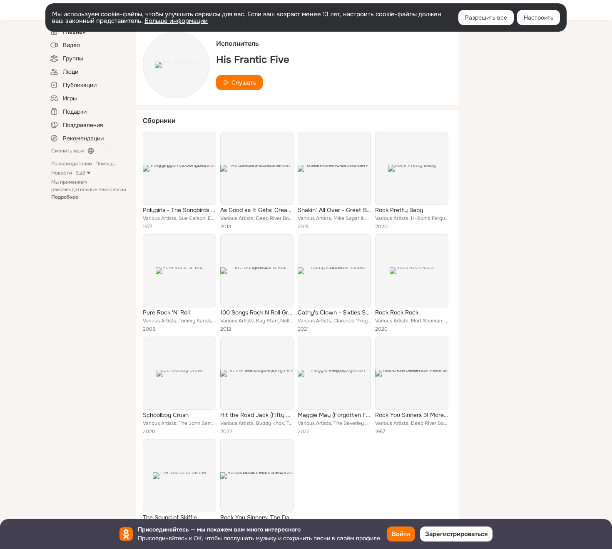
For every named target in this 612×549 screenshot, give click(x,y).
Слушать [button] (243, 82)
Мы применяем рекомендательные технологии (88, 189)
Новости (61, 173)
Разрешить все (486, 17)
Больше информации (176, 21)
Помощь (105, 163)
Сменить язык (67, 150)
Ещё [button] (80, 173)
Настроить (538, 17)
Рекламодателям (71, 163)
